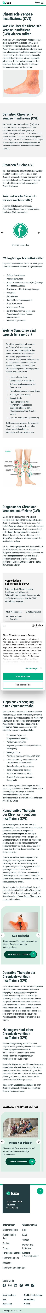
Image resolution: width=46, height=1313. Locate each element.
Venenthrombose (18, 285)
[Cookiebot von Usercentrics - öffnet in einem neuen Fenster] (32, 626)
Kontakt (6, 1243)
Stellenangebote (10, 1229)
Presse (6, 1248)
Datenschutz (29, 1299)
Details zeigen (31, 668)
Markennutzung (9, 1295)
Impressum (7, 1304)
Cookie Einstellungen (33, 1295)
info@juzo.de (33, 1256)
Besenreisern (15, 387)
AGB (4, 1299)
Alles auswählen (23, 676)
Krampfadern (26, 384)
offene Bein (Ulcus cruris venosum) (17, 61)
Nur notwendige (23, 685)
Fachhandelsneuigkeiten (14, 1267)
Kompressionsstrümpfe (23, 1085)
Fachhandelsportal (11, 1257)
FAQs (24, 1234)
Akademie (7, 1262)
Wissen (25, 1239)
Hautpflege (37, 798)
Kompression (20, 1017)
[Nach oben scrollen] (40, 1191)
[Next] (38, 232)
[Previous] (2, 232)
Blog (24, 1229)
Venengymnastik (14, 752)
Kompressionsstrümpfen (17, 738)
